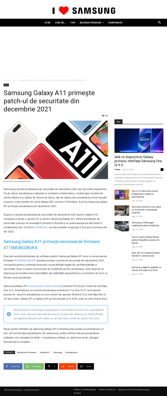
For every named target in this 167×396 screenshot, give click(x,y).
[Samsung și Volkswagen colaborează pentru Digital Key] (121, 226)
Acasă (6, 80)
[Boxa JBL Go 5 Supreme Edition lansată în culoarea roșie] (121, 256)
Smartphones (71, 352)
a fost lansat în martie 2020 (43, 286)
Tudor (117, 169)
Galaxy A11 (45, 352)
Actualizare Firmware (26, 352)
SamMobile (40, 227)
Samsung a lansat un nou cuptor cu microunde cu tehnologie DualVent (146, 210)
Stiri (14, 80)
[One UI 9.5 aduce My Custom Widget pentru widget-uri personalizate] (121, 195)
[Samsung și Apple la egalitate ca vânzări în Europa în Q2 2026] (121, 271)
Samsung (57, 352)
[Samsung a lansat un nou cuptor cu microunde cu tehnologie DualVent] (121, 210)
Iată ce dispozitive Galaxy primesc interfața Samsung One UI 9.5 (138, 161)
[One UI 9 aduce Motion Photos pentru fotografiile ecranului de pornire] (121, 241)
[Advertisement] (83, 51)
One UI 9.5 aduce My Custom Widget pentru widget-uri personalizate (145, 194)
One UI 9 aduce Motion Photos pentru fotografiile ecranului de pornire (145, 240)
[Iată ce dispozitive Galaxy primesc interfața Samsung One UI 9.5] (138, 140)
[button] (159, 23)
